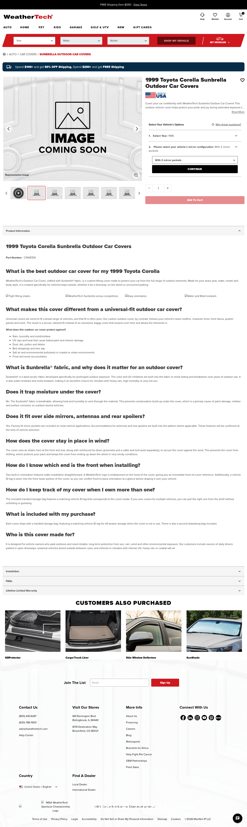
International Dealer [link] (84, 790)
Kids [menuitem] (57, 27)
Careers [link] (130, 729)
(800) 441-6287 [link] (27, 716)
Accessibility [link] (89, 819)
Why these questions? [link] (228, 124)
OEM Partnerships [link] (136, 761)
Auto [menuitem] (7, 27)
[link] (4, 54)
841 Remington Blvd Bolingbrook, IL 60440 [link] (85, 718)
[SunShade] (214, 631)
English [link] (47, 787)
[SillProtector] (32, 631)
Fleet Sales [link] (132, 767)
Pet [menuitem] (41, 27)
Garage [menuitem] (76, 27)
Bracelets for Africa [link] (137, 748)
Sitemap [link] (162, 819)
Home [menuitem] (24, 27)
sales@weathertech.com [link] (33, 729)
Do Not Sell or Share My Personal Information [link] (127, 819)
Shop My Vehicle (176, 41)
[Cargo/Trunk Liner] (93, 631)
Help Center (26, 735)
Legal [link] (74, 819)
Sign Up (165, 683)
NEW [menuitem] (121, 27)
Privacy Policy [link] (59, 819)
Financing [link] (132, 722)
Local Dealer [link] (79, 784)
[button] (215, 17)
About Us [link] (131, 716)
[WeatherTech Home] (28, 16)
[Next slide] (139, 193)
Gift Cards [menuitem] (142, 27)
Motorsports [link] (133, 742)
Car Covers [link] (28, 54)
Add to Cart (195, 200)
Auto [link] (13, 54)
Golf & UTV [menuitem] (100, 27)
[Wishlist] (242, 80)
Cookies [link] (176, 819)
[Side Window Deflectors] (153, 631)
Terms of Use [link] (39, 819)
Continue (195, 169)
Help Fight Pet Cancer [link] (139, 754)
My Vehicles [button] (218, 42)
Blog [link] (128, 735)
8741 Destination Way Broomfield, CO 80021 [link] (85, 729)
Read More (238, 112)
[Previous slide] (6, 193)
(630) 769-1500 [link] (28, 722)
